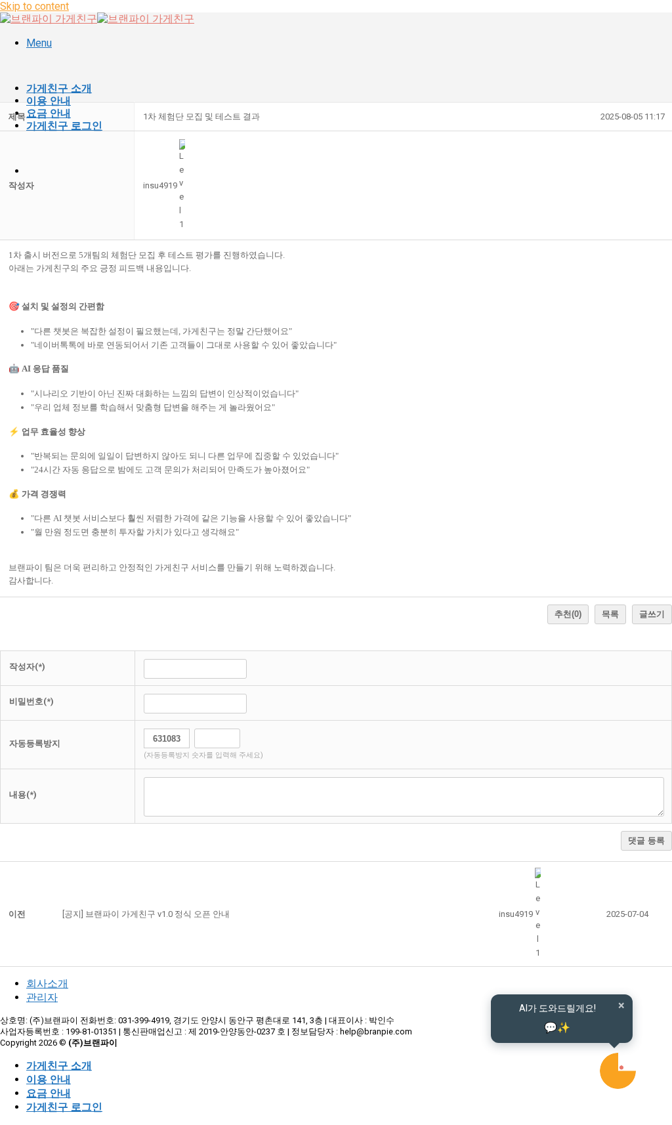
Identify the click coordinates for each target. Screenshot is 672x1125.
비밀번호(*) (31, 701)
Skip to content (34, 6)
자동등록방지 (34, 743)
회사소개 (47, 983)
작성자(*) (27, 666)
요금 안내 (48, 113)
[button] (160, 185)
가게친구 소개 (59, 88)
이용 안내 (48, 101)
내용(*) (23, 794)
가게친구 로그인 (64, 125)
